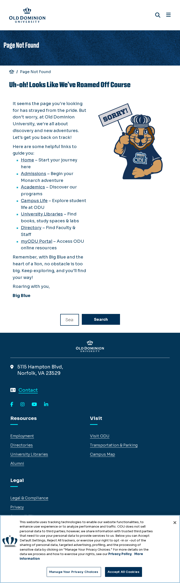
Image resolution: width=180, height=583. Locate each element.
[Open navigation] (168, 15)
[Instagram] (22, 404)
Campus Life (34, 200)
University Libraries (42, 214)
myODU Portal (36, 241)
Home (27, 160)
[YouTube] (34, 404)
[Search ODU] (157, 15)
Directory (31, 227)
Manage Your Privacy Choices (73, 572)
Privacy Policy (120, 554)
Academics (33, 187)
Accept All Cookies (123, 572)
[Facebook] (11, 404)
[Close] (175, 522)
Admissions (33, 173)
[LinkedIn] (46, 404)
